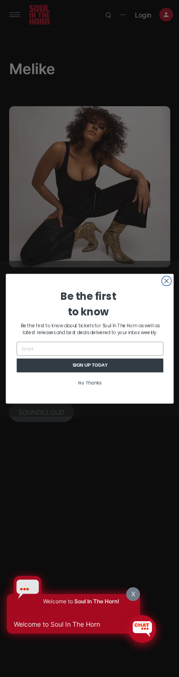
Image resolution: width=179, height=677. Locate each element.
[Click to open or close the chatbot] (142, 629)
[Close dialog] (166, 281)
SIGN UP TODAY (89, 365)
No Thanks (90, 383)
